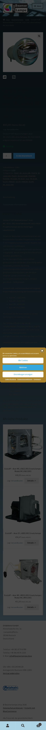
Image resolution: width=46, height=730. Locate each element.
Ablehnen (23, 367)
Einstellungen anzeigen (23, 374)
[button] (42, 350)
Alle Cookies (23, 360)
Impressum (37, 379)
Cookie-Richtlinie (10, 379)
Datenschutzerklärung (24, 379)
